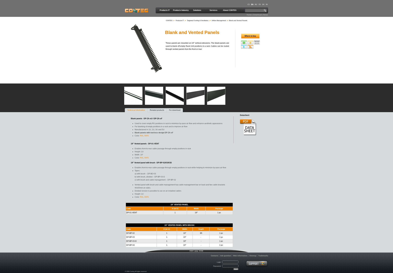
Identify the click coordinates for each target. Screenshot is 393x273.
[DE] (263, 4)
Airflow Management (219, 20)
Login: (219, 262)
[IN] (266, 4)
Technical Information (136, 110)
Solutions (197, 10)
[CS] (248, 4)
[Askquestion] (225, 256)
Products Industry (181, 10)
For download (175, 110)
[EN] (252, 4)
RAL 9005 (144, 136)
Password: (217, 266)
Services (213, 10)
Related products (157, 110)
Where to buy (250, 36)
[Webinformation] (240, 256)
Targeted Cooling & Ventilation (197, 20)
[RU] (256, 4)
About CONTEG (229, 10)
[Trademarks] (263, 256)
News (265, 15)
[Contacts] (214, 256)
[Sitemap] (252, 256)
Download (257, 15)
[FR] (259, 4)
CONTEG (169, 20)
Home (249, 15)
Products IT (165, 10)
